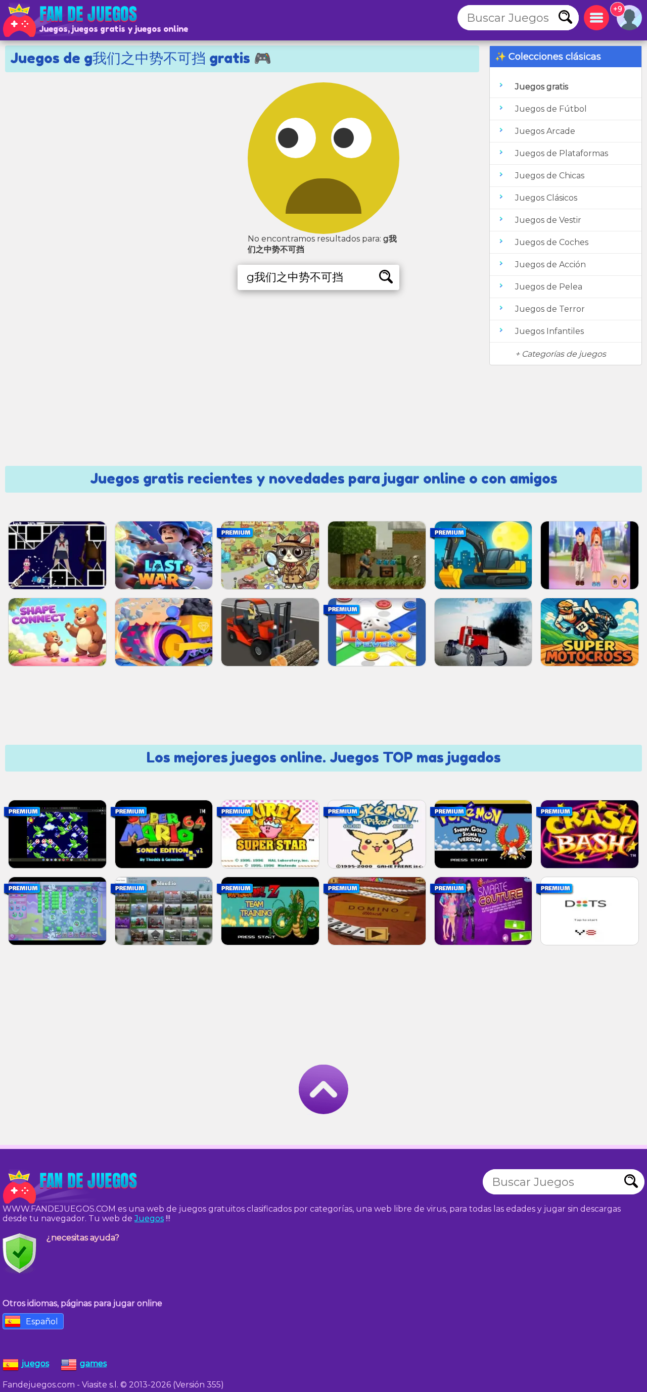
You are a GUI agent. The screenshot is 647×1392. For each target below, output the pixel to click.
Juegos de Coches (551, 242)
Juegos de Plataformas (561, 153)
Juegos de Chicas (549, 175)
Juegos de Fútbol (551, 109)
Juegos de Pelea (548, 287)
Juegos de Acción (550, 264)
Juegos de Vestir (548, 220)
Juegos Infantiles (549, 331)
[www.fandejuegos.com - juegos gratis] (71, 1187)
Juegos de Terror (550, 309)
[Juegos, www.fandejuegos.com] (71, 20)
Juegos (149, 1218)
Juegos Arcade (545, 131)
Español (42, 1321)
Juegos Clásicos (546, 198)
